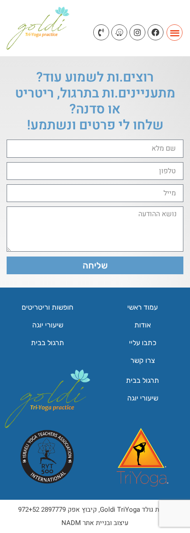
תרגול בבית (47, 342)
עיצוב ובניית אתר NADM (95, 523)
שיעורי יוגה (47, 325)
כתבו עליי (142, 342)
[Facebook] (155, 32)
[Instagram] (137, 32)
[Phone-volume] (101, 32)
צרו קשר (142, 360)
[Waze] (119, 32)
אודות (142, 325)
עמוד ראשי (142, 307)
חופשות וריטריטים (47, 307)
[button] (175, 32)
